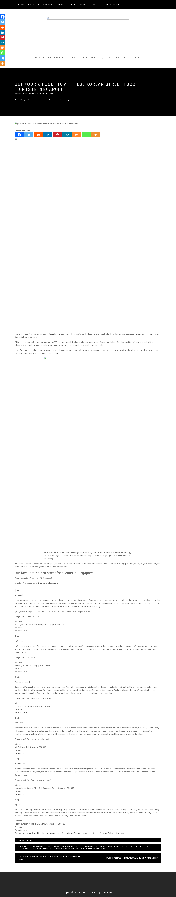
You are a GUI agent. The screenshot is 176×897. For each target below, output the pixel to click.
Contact (95, 4)
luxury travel (128, 846)
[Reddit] (38, 134)
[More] (95, 134)
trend (90, 849)
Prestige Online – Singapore (112, 833)
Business (48, 4)
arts (26, 846)
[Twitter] (28, 134)
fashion (63, 846)
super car (73, 849)
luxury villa (141, 846)
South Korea (54, 334)
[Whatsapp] (86, 134)
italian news (87, 846)
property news (60, 849)
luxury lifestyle (113, 846)
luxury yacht (36, 849)
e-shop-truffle (113, 4)
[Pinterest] (57, 134)
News (83, 4)
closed (55, 353)
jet (96, 846)
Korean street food (143, 334)
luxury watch (23, 849)
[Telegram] (2, 58)
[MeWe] (67, 134)
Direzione (49, 93)
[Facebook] (19, 134)
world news (99, 849)
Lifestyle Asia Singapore (48, 583)
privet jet (48, 849)
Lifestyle (34, 4)
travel (82, 849)
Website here (21, 630)
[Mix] (76, 134)
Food (73, 4)
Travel (62, 4)
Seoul (40, 342)
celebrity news (51, 846)
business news (36, 846)
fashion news (74, 846)
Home (21, 4)
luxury (102, 846)
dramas (103, 809)
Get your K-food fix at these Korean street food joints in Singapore (53, 833)
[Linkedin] (47, 134)
